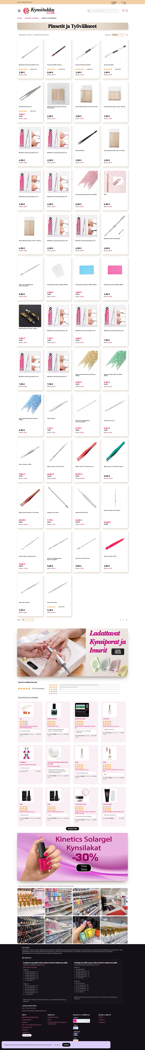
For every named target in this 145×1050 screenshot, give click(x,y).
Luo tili (125, 3)
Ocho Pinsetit (51, 418)
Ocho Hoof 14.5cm (24, 602)
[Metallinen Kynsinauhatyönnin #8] (87, 226)
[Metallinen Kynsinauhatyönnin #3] (30, 182)
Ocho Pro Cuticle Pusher (83, 558)
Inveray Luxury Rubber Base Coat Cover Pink (113, 770)
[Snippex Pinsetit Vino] (87, 498)
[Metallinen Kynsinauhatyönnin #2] (58, 138)
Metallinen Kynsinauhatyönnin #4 (29, 376)
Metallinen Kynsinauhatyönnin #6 (57, 196)
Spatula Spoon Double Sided (27, 556)
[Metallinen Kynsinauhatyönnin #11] (58, 316)
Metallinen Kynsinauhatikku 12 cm (29, 64)
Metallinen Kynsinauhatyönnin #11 (57, 330)
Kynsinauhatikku (109, 64)
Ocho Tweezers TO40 (25, 464)
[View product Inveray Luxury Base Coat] (82, 760)
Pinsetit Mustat (80, 150)
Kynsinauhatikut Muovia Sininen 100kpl (28, 419)
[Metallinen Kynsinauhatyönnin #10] (58, 226)
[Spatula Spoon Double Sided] (30, 543)
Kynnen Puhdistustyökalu (83, 64)
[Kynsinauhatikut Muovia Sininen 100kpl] (30, 406)
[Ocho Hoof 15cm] (58, 587)
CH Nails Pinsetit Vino (25, 106)
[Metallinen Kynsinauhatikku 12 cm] (30, 52)
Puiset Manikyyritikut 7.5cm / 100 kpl (114, 106)
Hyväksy (66, 1045)
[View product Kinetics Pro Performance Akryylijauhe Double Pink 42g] (82, 802)
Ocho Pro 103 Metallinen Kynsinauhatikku (83, 421)
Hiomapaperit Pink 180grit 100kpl (113, 284)
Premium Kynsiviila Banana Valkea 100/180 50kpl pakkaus (29, 727)
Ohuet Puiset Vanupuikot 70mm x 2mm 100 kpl (57, 107)
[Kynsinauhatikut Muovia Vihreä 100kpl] (115, 362)
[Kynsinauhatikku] (115, 52)
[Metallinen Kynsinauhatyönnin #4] (30, 362)
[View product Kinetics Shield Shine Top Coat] (54, 802)
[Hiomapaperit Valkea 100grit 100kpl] (58, 270)
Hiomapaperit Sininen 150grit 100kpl (86, 284)
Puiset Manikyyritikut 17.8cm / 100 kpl (30, 240)
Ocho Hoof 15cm (52, 602)
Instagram (102, 1022)
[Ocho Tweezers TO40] (30, 452)
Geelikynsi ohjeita (53, 1017)
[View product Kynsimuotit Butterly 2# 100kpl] (26, 760)
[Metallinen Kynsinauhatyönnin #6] (58, 182)
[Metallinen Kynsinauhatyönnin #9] (87, 316)
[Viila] (115, 182)
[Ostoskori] (126, 11)
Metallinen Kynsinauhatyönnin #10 (57, 240)
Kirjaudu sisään (114, 3)
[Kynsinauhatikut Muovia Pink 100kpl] (87, 182)
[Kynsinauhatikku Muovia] (58, 52)
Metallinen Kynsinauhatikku (112, 238)
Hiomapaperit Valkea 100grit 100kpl (57, 284)
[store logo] (39, 11)
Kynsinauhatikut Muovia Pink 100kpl (86, 194)
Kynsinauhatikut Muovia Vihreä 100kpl (113, 375)
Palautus (25, 1022)
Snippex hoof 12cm (52, 512)
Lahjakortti (25, 1032)
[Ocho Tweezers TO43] (115, 543)
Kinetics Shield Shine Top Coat (55, 811)
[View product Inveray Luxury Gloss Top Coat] (110, 717)
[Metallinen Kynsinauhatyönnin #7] (30, 138)
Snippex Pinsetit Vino (82, 512)
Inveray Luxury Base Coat (82, 769)
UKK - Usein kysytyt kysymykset (31, 1025)
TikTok (101, 1017)
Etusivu (19, 18)
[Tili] (123, 10)
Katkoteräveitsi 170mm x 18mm (28, 328)
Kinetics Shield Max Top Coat (27, 811)
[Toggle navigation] (19, 11)
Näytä (19, 620)
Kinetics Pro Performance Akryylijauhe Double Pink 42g (85, 812)
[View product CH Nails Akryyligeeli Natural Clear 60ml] (110, 802)
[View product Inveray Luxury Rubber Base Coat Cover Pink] (110, 760)
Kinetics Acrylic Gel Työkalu (112, 510)
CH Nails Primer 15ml (52, 726)
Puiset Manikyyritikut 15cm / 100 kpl (114, 150)
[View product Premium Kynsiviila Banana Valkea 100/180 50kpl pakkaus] (26, 717)
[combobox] (103, 10)
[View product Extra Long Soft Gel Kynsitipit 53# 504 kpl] (82, 717)
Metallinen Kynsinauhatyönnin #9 (85, 330)
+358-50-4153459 (31, 967)
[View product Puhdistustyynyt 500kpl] (54, 760)
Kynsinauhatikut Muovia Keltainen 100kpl (86, 375)
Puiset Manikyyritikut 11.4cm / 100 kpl (86, 106)
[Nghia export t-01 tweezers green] (115, 452)
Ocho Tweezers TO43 (110, 556)
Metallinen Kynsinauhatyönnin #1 (57, 376)
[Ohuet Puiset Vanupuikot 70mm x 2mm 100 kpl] (58, 94)
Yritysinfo (25, 1030)
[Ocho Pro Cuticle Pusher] (87, 543)
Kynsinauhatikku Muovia (54, 64)
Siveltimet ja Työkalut (32, 18)
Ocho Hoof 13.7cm (109, 420)
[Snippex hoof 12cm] (58, 498)
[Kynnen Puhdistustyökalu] (87, 52)
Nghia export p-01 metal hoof (55, 466)
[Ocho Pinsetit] (58, 406)
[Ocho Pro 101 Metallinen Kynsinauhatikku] (30, 270)
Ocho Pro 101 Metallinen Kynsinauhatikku (26, 285)
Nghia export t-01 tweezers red (84, 466)
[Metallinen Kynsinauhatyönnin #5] (115, 316)
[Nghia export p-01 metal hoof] (58, 452)
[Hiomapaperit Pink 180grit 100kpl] (115, 270)
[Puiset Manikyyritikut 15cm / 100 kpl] (115, 138)
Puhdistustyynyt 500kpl (53, 766)
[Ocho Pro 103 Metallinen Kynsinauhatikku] (87, 406)
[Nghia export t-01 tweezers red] (87, 452)
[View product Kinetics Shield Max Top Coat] (26, 802)
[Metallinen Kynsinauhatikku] (115, 226)
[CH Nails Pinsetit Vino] (30, 94)
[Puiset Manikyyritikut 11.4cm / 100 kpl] (87, 94)
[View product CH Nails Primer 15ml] (54, 717)
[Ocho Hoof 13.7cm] (115, 406)
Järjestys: (108, 35)
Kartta (43, 965)
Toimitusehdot (26, 1020)
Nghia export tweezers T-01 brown (29, 512)
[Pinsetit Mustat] (87, 138)
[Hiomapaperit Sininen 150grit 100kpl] (87, 270)
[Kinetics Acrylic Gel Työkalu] (115, 498)
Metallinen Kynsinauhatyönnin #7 (29, 152)
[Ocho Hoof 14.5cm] (30, 587)
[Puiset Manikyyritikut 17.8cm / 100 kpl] (30, 226)
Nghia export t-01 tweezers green (113, 466)
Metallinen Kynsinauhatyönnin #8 (85, 240)
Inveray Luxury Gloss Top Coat (111, 726)
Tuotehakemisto (27, 1027)
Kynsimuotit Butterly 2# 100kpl (28, 764)
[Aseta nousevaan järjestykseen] (126, 35)
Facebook (101, 1020)
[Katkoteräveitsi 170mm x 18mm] (30, 316)
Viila (105, 194)
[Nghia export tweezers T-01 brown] (30, 498)
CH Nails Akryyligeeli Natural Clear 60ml (113, 811)
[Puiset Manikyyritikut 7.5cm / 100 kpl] (115, 94)
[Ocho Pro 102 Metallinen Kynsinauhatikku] (58, 543)
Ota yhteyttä (26, 1035)
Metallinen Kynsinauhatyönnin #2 (57, 152)
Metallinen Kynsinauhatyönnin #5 (114, 330)
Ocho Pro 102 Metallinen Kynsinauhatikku (54, 559)
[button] (118, 35)
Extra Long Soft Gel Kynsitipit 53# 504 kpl (85, 727)
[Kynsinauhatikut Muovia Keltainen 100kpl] (87, 362)
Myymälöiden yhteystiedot (30, 1017)
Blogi (49, 1020)
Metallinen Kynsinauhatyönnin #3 (29, 196)
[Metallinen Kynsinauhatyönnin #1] (58, 362)
